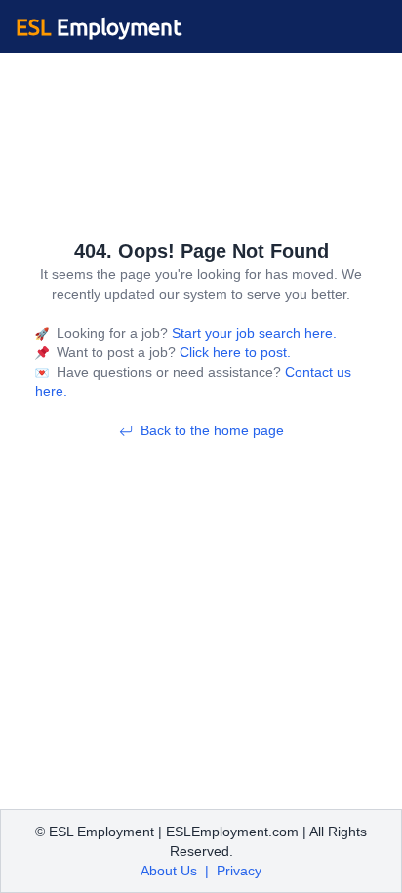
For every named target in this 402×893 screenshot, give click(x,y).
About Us (169, 870)
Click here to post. (233, 352)
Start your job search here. (252, 333)
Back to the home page (212, 430)
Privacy (239, 870)
